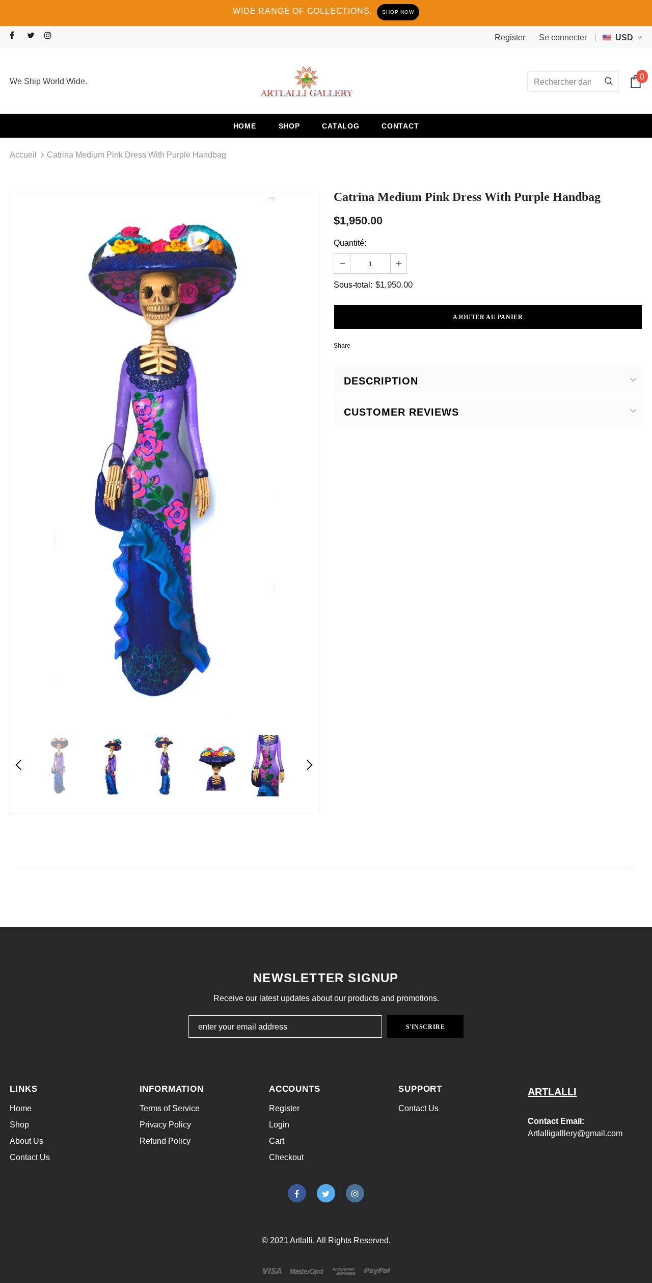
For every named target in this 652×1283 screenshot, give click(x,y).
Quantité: (350, 243)
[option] (164, 458)
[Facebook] (16, 36)
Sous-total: (353, 284)
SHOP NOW (398, 12)
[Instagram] (50, 36)
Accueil (23, 154)
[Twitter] (33, 36)
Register (510, 37)
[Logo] (307, 81)
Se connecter (563, 37)
